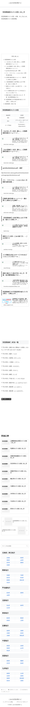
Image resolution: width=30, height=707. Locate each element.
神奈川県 (22, 580)
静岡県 (8, 620)
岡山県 (8, 650)
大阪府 (8, 635)
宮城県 (8, 564)
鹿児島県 (22, 678)
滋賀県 (8, 630)
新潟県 (8, 592)
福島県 (21, 562)
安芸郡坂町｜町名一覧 (10, 103)
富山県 (8, 605)
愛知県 (21, 618)
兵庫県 (21, 630)
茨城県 (8, 575)
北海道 (8, 557)
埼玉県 (8, 582)
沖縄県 (21, 680)
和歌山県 (22, 635)
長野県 (21, 592)
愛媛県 (21, 660)
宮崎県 (21, 675)
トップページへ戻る (8, 701)
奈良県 (21, 633)
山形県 (21, 560)
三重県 (21, 620)
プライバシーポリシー (22, 701)
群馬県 (8, 580)
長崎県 (8, 678)
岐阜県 (8, 618)
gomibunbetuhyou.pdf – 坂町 (13, 70)
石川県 (8, 607)
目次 (13, 56)
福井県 (21, 605)
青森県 (8, 560)
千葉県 (21, 575)
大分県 (21, 673)
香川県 (8, 663)
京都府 (8, 633)
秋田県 (21, 557)
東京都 (21, 577)
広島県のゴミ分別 (7, 399)
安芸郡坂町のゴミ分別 (10, 59)
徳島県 (8, 660)
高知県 (21, 663)
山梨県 (8, 595)
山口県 (21, 648)
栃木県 (8, 577)
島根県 (8, 648)
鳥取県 (8, 645)
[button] (27, 546)
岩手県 (8, 562)
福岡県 (8, 673)
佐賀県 (8, 675)
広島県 (21, 645)
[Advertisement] (15, 37)
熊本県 (8, 680)
